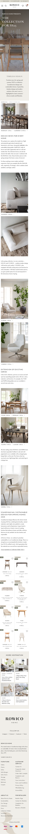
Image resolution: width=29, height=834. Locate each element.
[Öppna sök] (5, 5)
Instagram (4, 734)
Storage (3, 777)
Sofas (2, 770)
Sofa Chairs (4, 775)
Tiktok (25, 734)
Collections (4, 806)
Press (2, 808)
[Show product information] (5, 120)
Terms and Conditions (21, 783)
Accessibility (18, 790)
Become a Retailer (20, 808)
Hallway (3, 780)
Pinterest (11, 734)
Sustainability (4, 801)
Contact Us (18, 766)
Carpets (3, 784)
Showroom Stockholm (7, 816)
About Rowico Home (6, 798)
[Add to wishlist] (12, 558)
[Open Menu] (2, 5)
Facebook (18, 734)
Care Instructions (20, 780)
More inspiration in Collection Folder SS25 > (13, 549)
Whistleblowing (19, 788)
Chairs (3, 767)
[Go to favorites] (22, 5)
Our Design (4, 803)
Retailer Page (19, 798)
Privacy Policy (19, 785)
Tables (2, 765)
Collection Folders (6, 811)
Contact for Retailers (21, 801)
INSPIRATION (4, 102)
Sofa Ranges (4, 772)
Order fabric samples (21, 773)
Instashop (3, 813)
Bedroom (3, 782)
